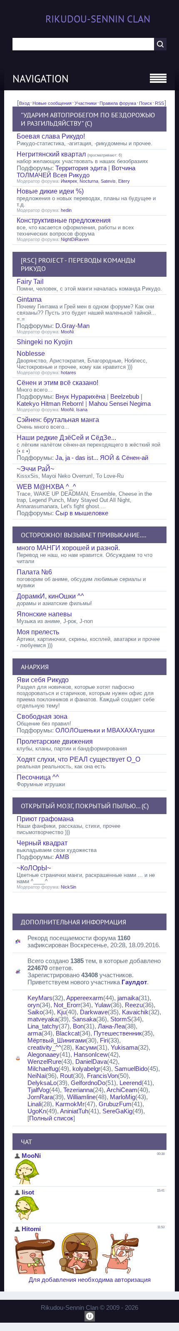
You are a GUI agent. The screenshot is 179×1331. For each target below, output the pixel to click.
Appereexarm (84, 997)
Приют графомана (45, 818)
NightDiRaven (75, 239)
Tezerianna (78, 1089)
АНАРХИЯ (35, 667)
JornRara (40, 1096)
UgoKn (36, 1111)
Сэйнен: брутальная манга (58, 419)
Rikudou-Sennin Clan (97, 18)
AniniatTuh (74, 1111)
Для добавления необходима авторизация (90, 1279)
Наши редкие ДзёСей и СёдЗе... (66, 437)
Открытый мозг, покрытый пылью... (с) (85, 806)
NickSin (68, 886)
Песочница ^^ (38, 777)
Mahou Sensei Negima (120, 403)
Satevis (108, 181)
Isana (81, 409)
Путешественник (118, 1033)
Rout (66, 1075)
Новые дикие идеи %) (50, 191)
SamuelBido (130, 1068)
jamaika (128, 997)
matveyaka (42, 1019)
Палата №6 (34, 572)
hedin (66, 210)
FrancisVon (102, 1075)
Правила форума (117, 103)
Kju (61, 1012)
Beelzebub (124, 396)
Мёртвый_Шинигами (56, 1040)
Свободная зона (42, 716)
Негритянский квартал (51, 154)
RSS (159, 103)
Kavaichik (135, 1012)
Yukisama (124, 1047)
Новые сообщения (52, 103)
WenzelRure (44, 1061)
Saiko (35, 1012)
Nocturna (89, 181)
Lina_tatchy (43, 1026)
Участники (86, 103)
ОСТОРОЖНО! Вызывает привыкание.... (83, 535)
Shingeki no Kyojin (44, 341)
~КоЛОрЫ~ (34, 868)
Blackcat (68, 1033)
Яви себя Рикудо (43, 679)
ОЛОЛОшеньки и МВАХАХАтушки (104, 730)
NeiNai (36, 1075)
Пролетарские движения (55, 741)
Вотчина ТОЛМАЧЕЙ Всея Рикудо (76, 171)
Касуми (86, 1047)
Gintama (29, 299)
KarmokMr (70, 1104)
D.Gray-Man (72, 325)
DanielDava (91, 1061)
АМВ (62, 856)
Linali (34, 1104)
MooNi (67, 331)
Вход (24, 103)
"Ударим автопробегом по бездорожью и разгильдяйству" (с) (88, 119)
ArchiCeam (122, 1089)
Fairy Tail (30, 281)
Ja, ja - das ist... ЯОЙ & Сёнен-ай (101, 457)
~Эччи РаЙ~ (35, 468)
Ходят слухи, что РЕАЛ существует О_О (78, 759)
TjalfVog (38, 1089)
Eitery (124, 181)
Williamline (81, 1096)
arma (34, 1033)
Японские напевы (44, 614)
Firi (104, 1040)
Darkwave (94, 1012)
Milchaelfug (42, 1068)
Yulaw (102, 1004)
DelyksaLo (42, 1082)
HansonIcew (91, 1054)
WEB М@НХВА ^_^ (46, 486)
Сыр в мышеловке (81, 513)
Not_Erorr (67, 1004)
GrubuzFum (115, 1104)
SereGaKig (117, 1111)
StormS (120, 1019)
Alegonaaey (43, 1054)
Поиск (145, 103)
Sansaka (84, 1019)
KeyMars (39, 997)
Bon (78, 1026)
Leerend (130, 1082)
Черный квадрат (42, 843)
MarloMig (122, 1096)
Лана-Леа (111, 1026)
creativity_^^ (44, 1047)
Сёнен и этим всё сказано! (57, 382)
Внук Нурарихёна (80, 396)
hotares (68, 372)
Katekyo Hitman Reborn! (50, 403)
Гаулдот (134, 982)
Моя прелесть (38, 632)
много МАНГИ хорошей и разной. (68, 547)
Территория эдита (81, 167)
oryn (33, 1004)
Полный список (51, 1118)
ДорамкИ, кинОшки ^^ (50, 596)
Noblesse (31, 353)
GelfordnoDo (88, 1082)
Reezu (134, 1004)
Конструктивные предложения (64, 220)
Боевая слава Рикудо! (51, 136)
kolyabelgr (86, 1068)
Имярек (69, 181)
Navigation (40, 78)
